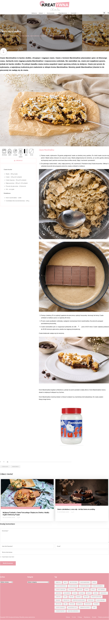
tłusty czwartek (60, 607)
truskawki (88, 603)
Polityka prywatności (103, 617)
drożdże (80, 589)
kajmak (82, 593)
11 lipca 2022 (4, 36)
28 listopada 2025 (9, 517)
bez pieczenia (73, 582)
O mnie (74, 617)
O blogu (80, 617)
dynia (86, 589)
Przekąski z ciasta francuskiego (30, 507)
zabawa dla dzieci (85, 607)
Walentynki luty (72, 607)
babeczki (58, 582)
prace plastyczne (96, 596)
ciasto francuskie (61, 586)
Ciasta (13, 36)
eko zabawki (101, 589)
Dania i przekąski (10, 507)
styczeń (72, 603)
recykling (58, 603)
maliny (71, 596)
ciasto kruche (73, 586)
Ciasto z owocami (60, 589)
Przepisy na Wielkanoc (79, 600)
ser (65, 603)
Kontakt (73, 13)
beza (65, 582)
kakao (89, 593)
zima (94, 607)
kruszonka (60, 36)
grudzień (58, 593)
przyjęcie (90, 600)
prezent (58, 600)
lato (65, 596)
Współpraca (63, 13)
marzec (79, 596)
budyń (94, 582)
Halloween (67, 593)
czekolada (53, 36)
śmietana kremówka (73, 611)
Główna (34, 13)
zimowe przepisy (60, 611)
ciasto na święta (84, 586)
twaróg (96, 603)
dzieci (93, 589)
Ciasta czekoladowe (22, 36)
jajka (74, 593)
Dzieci (41, 13)
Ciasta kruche (34, 36)
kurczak (58, 596)
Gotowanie (50, 13)
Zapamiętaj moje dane (8, 556)
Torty (78, 504)
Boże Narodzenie (85, 582)
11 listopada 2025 (63, 512)
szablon (79, 603)
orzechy (86, 596)
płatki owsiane (101, 600)
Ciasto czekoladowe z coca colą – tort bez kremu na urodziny (76, 509)
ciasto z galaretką (98, 586)
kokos (95, 593)
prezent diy (66, 600)
